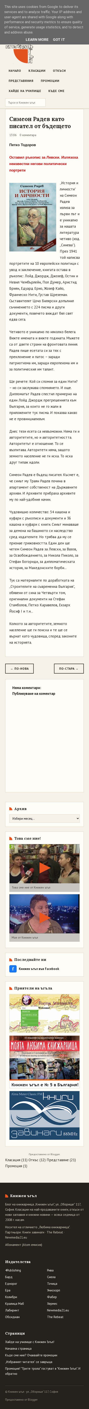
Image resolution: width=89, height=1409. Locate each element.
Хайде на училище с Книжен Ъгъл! (29, 1342)
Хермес (52, 1304)
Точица (52, 1284)
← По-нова (19, 669)
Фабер (52, 1297)
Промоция (13, 1166)
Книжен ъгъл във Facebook (35, 968)
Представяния (21, 81)
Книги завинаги (33, 1232)
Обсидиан (12, 1317)
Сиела (51, 1277)
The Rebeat (55, 1232)
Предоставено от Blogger (21, 1399)
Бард (9, 1277)
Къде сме (56, 91)
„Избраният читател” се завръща (28, 1362)
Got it (59, 39)
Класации (37, 71)
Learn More (37, 39)
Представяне (58, 1160)
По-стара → (69, 669)
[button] (44, 868)
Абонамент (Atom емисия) (23, 1245)
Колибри (11, 1297)
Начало (15, 71)
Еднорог (11, 1284)
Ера (7, 1290)
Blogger (55, 1154)
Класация (12, 1160)
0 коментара (28, 135)
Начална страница (18, 1348)
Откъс (33, 1160)
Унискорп (53, 1290)
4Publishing (13, 1270)
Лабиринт (12, 1310)
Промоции (50, 81)
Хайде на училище (25, 91)
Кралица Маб (14, 1304)
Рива (50, 1270)
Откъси (59, 71)
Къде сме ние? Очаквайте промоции (31, 1355)
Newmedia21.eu (16, 1237)
